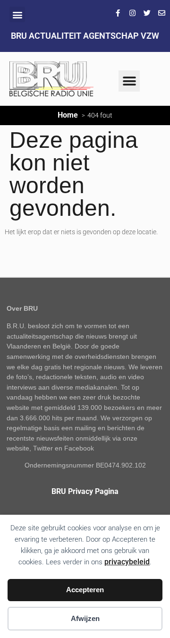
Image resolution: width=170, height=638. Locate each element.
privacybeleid (127, 561)
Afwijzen (85, 618)
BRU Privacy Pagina (85, 491)
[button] (17, 14)
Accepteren (85, 590)
